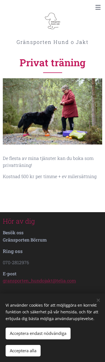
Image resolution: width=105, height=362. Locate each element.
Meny (98, 7)
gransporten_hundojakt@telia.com (39, 280)
